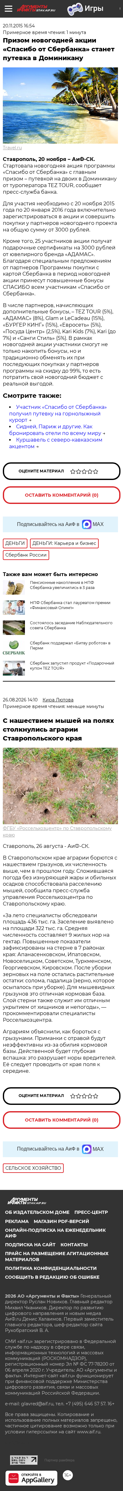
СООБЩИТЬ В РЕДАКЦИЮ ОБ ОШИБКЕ (52, 1277)
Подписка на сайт (30, 1245)
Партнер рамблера (59, 1460)
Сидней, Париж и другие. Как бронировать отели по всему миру (55, 430)
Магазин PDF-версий (61, 1221)
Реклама (17, 1221)
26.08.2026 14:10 (20, 700)
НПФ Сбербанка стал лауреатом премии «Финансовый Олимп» (70, 605)
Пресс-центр (91, 1212)
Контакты (74, 1245)
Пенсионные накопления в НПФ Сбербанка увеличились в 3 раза (62, 585)
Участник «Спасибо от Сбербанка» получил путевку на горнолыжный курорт (58, 413)
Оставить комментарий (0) (61, 495)
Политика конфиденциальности (51, 1268)
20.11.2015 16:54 (19, 26)
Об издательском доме (37, 1212)
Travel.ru (12, 148)
